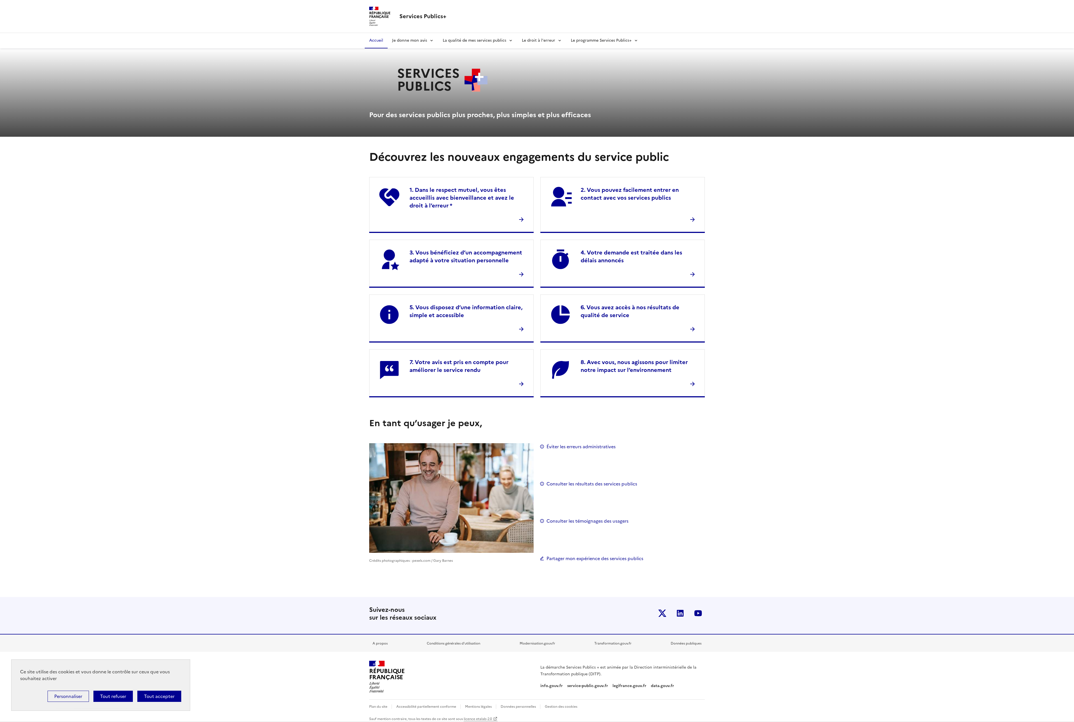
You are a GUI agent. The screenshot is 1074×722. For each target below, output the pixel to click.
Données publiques (686, 643)
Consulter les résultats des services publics (592, 483)
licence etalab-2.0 (478, 718)
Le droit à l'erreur (538, 40)
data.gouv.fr (663, 686)
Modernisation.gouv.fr (537, 643)
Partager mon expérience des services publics (595, 558)
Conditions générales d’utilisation (453, 643)
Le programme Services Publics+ (601, 40)
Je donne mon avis (409, 40)
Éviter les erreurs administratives (581, 446)
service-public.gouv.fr (587, 686)
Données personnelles (519, 706)
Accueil (376, 40)
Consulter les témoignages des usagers (587, 521)
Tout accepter (159, 696)
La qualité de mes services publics (474, 40)
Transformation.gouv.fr (613, 643)
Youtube (698, 613)
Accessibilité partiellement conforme (426, 706)
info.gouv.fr (551, 686)
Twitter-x (662, 613)
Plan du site (378, 706)
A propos (380, 643)
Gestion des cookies (561, 706)
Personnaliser (68, 696)
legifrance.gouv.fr (629, 686)
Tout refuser (113, 696)
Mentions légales (479, 706)
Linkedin (680, 613)
